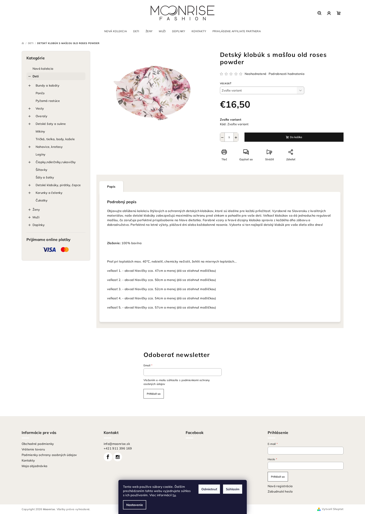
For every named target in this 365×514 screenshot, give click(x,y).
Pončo (40, 93)
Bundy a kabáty (48, 85)
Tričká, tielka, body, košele (55, 139)
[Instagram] (117, 457)
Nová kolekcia (43, 68)
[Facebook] (108, 457)
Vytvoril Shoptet (332, 509)
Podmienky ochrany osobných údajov (49, 455)
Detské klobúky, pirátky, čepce (58, 185)
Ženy (36, 209)
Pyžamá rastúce (48, 101)
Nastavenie (134, 505)
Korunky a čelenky (49, 193)
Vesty (40, 108)
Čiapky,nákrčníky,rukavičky (56, 162)
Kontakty (28, 460)
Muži (36, 217)
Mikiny (40, 131)
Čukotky (42, 200)
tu (174, 495)
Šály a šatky (45, 177)
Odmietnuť (209, 489)
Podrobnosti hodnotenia (286, 74)
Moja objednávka (35, 466)
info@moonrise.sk (117, 444)
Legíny (41, 154)
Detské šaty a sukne (51, 124)
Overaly (42, 116)
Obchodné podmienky (38, 444)
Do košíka (296, 137)
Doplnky (39, 225)
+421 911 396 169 (118, 448)
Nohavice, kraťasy (49, 147)
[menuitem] (115, 31)
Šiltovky (42, 170)
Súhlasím (232, 489)
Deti (36, 76)
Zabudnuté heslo (280, 491)
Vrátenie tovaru (33, 449)
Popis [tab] (111, 186)
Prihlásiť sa (154, 393)
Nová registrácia (280, 486)
